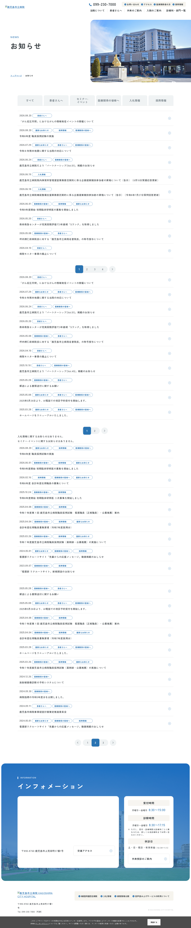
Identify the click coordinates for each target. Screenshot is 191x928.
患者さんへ (116, 10)
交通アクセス (84, 850)
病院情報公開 (123, 896)
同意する (154, 922)
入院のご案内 (154, 10)
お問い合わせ (133, 4)
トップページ (16, 75)
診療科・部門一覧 (176, 10)
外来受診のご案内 (142, 858)
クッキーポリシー (42, 923)
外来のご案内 (134, 10)
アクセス (148, 4)
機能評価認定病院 (89, 896)
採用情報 (179, 4)
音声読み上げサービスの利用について (152, 896)
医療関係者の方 (163, 4)
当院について (97, 10)
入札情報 (107, 896)
